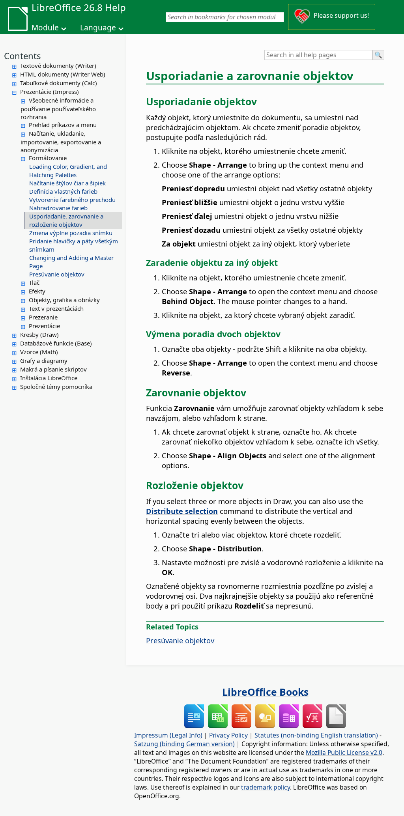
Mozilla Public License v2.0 (344, 752)
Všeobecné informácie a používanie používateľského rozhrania (58, 108)
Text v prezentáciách (56, 308)
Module (45, 27)
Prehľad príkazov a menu (63, 125)
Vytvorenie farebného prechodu (72, 200)
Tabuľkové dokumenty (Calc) (58, 83)
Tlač (34, 282)
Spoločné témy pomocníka (56, 386)
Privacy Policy (228, 735)
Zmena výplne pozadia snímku (70, 233)
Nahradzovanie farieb (58, 208)
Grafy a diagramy (43, 360)
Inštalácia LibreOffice (48, 378)
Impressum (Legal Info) (168, 735)
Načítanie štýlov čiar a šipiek (67, 183)
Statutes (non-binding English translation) (316, 735)
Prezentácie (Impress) (49, 91)
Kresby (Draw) (39, 334)
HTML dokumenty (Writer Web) (62, 74)
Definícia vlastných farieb (63, 191)
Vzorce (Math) (39, 352)
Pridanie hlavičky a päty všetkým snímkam (73, 245)
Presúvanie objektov (56, 274)
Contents (22, 56)
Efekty (37, 291)
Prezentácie (44, 326)
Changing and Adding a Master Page (71, 262)
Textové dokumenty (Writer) (58, 65)
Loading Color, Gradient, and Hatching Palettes (68, 170)
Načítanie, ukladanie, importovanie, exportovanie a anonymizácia (61, 141)
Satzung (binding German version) (184, 743)
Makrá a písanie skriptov (53, 369)
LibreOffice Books (265, 691)
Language (98, 27)
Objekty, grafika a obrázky (64, 300)
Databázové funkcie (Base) (56, 343)
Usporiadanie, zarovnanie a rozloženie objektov (66, 220)
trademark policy (265, 787)
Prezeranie (43, 317)
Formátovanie (48, 158)
